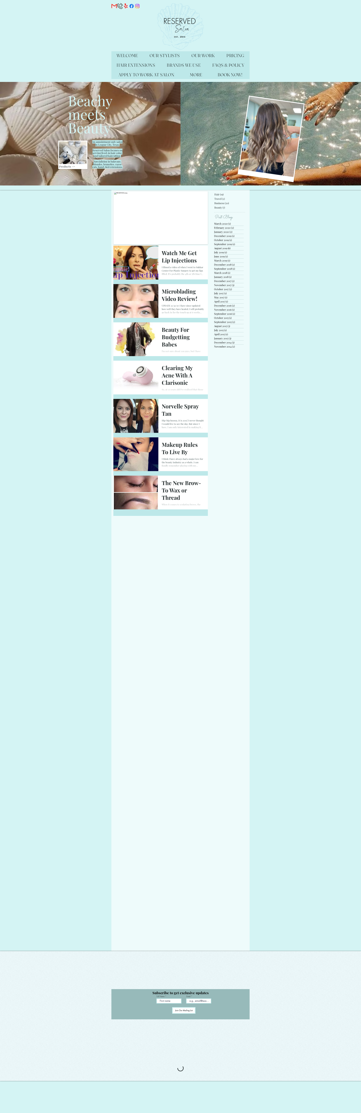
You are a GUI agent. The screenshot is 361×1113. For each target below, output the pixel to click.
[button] (355, 523)
